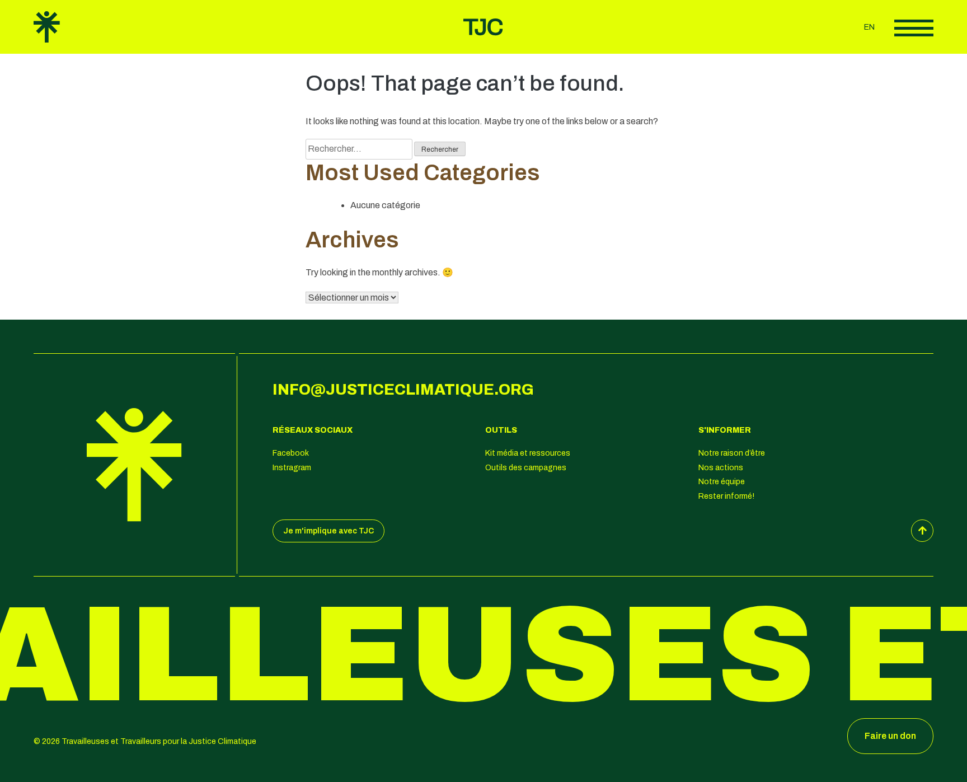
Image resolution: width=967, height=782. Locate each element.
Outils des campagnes (525, 467)
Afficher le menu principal (913, 28)
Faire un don (890, 736)
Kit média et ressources (527, 453)
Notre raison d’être (731, 453)
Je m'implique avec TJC (328, 531)
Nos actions (720, 467)
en (869, 27)
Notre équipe (721, 481)
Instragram (292, 467)
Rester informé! (726, 496)
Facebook (291, 453)
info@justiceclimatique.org (403, 389)
